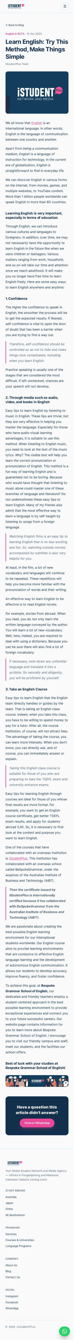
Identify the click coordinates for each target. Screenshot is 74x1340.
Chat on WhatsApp (37, 1123)
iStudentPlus (18, 858)
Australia (11, 1197)
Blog (8, 1271)
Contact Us (13, 1277)
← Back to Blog (15, 25)
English (36, 123)
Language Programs (18, 1246)
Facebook (12, 1302)
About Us (11, 1265)
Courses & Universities (20, 1240)
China (9, 1208)
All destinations (15, 1215)
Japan (9, 1202)
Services (11, 1234)
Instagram (12, 1296)
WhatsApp (12, 1308)
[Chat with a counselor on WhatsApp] (64, 1331)
